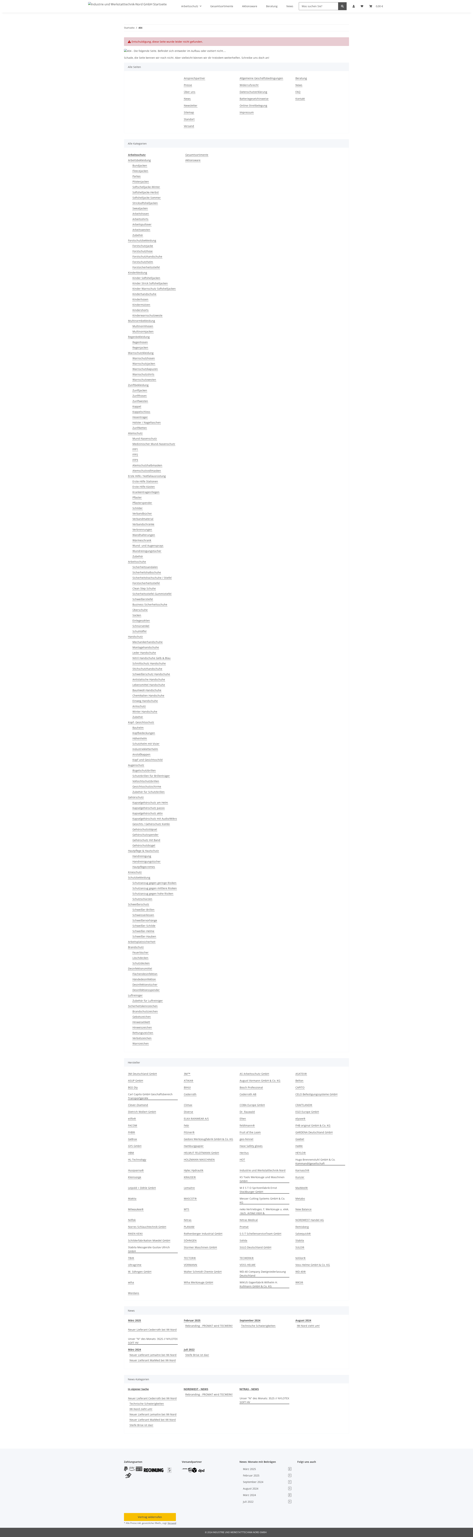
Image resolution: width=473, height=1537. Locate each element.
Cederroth (190, 1094)
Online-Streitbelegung (253, 105)
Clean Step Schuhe (144, 588)
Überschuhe (140, 610)
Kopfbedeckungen (143, 733)
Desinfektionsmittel (140, 968)
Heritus (244, 1153)
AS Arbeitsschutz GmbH (254, 1073)
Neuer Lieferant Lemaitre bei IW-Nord (153, 1355)
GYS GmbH (134, 1146)
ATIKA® (188, 1080)
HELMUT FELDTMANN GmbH (201, 1153)
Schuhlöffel (139, 631)
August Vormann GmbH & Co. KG (260, 1080)
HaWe (299, 1146)
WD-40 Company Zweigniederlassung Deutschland (263, 1273)
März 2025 (134, 1320)
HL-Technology (137, 1159)
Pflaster (137, 497)
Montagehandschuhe (145, 647)
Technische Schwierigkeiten (258, 1325)
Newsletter (190, 105)
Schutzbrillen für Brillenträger (151, 776)
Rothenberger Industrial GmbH (203, 1233)
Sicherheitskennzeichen (143, 1006)
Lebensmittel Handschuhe (148, 685)
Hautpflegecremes (143, 867)
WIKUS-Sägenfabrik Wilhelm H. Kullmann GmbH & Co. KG (259, 1284)
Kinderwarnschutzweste (147, 315)
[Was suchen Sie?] (342, 6)
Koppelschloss (141, 412)
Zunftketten (139, 428)
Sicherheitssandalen (145, 567)
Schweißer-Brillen (143, 909)
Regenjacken (140, 347)
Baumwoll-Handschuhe (146, 690)
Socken (136, 615)
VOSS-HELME (248, 1265)
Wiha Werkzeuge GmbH (198, 1282)
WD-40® (300, 1271)
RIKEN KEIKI (135, 1233)
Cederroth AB (248, 1094)
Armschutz (139, 706)
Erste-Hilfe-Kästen (143, 486)
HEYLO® (300, 1153)
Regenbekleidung (139, 337)
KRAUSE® (190, 1177)
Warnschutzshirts (143, 374)
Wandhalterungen (143, 535)
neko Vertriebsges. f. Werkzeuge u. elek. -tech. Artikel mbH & (264, 1211)
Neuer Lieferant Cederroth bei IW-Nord (152, 1329)
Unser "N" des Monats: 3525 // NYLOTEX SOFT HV (153, 1340)
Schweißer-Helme (143, 931)
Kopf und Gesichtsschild (147, 759)
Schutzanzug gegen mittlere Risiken (154, 888)
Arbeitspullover (142, 224)
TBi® (131, 1258)
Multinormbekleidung (141, 321)
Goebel (299, 1139)
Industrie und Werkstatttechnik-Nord (262, 1170)
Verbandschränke (143, 524)
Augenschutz (136, 765)
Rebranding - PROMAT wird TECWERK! (209, 1325)
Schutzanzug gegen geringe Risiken (154, 883)
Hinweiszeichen (142, 1027)
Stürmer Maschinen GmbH (200, 1247)
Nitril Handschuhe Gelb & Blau (151, 658)
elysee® (300, 1118)
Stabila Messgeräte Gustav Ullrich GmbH (149, 1249)
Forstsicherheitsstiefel (146, 267)
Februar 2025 (192, 1320)
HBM (131, 1153)
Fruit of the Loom (250, 1132)
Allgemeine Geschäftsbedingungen (261, 78)
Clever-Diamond (138, 1105)
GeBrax (132, 1139)
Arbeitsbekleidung (139, 160)
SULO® (299, 1247)
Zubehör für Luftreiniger (147, 1000)
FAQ (297, 92)
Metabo (300, 1198)
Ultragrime (134, 1265)
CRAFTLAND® (303, 1105)
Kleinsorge (134, 1177)
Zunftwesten (140, 401)
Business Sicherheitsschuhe (149, 604)
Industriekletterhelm (145, 749)
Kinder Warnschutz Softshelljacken (154, 288)
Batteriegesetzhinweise (254, 98)
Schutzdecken (141, 963)
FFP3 (135, 460)
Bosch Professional (251, 1087)
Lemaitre (189, 1188)
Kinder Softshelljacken (146, 278)
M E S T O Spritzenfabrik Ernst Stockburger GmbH (258, 1189)
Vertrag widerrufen (150, 1517)
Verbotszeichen (142, 1038)
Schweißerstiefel (142, 599)
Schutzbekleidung (139, 877)
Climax (188, 1105)
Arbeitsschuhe (137, 561)
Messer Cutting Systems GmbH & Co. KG (262, 1200)
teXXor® (300, 1258)
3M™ (187, 1073)
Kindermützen (141, 304)
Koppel (136, 406)
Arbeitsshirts (140, 219)
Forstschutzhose (142, 251)
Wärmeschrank (141, 540)
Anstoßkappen (141, 754)
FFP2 (135, 454)
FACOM (132, 1125)
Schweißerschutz (138, 904)
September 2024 (250, 1320)
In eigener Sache (138, 1389)
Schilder (137, 508)
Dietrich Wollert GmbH (142, 1112)
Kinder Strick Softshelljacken (150, 283)
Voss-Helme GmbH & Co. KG (312, 1265)
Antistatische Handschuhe (148, 679)
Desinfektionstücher (144, 984)
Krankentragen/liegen (145, 492)
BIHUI (187, 1087)
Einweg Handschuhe (145, 701)
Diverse (188, 1112)
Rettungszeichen (142, 1033)
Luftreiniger (135, 995)
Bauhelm (138, 727)
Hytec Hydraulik (193, 1170)
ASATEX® (301, 1073)
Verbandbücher (142, 513)
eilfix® (132, 1118)
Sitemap (189, 112)
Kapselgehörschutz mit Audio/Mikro (154, 818)
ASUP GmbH (135, 1080)
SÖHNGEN (190, 1240)
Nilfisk (132, 1220)
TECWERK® (247, 1258)
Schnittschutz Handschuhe (149, 663)
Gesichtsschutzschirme (146, 786)
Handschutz (135, 636)
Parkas (136, 176)
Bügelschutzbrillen (144, 770)
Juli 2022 (189, 1349)
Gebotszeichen (141, 1016)
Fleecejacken (140, 171)
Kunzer (299, 1177)
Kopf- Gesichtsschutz (141, 722)
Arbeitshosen (140, 213)
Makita (132, 1198)
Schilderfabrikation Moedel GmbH (149, 1240)
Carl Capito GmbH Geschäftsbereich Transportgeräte (150, 1096)
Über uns (189, 92)
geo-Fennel (246, 1139)
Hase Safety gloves (251, 1146)
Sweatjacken (140, 208)
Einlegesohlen (141, 620)
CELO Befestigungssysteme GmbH (316, 1094)
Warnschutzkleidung (141, 353)
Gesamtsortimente (196, 155)
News (187, 98)
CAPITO (299, 1087)
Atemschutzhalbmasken (147, 465)
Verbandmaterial (142, 519)
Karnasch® (302, 1170)
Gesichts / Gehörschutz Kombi (151, 824)
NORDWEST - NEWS (196, 1389)
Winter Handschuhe (144, 711)
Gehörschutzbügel (143, 845)
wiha (131, 1282)
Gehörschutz (136, 797)
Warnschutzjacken (143, 363)
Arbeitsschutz (137, 155)
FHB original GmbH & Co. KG (312, 1125)
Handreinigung (141, 856)
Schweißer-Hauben (144, 936)
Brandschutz (136, 947)
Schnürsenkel (140, 626)
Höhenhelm (139, 738)
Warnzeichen (140, 1043)
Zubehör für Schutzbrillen (148, 792)
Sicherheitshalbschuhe (146, 572)
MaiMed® (301, 1188)
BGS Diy (133, 1087)
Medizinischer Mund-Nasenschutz (153, 444)
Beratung (301, 78)
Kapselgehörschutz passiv (148, 808)
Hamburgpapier (194, 1146)
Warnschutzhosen (143, 358)
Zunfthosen (139, 395)
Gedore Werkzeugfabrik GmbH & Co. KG (208, 1139)
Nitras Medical (249, 1220)
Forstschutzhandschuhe (147, 256)
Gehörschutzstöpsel (144, 829)
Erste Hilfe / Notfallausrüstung (147, 476)
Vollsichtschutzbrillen (145, 781)
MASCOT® (190, 1198)
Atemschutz (135, 433)
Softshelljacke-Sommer (146, 197)
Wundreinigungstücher (146, 551)
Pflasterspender (142, 503)
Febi (186, 1125)
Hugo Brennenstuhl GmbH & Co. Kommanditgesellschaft (315, 1161)
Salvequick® (303, 1233)
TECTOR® (190, 1258)
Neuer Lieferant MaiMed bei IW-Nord (153, 1360)
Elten (243, 1118)
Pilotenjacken (140, 181)
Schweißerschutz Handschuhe (151, 674)
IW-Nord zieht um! (308, 1325)
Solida (243, 1240)
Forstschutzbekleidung (142, 240)
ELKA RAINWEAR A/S (196, 1118)
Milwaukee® (136, 1209)
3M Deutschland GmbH (142, 1073)
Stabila (299, 1240)
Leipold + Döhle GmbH (142, 1188)
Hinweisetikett (141, 1022)
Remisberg (302, 1227)
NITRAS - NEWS (249, 1389)
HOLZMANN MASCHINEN (199, 1159)
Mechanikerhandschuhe (147, 642)
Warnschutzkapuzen (145, 369)
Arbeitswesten (141, 229)
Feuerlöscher (140, 952)
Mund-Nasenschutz (144, 438)
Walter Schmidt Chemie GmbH (203, 1271)
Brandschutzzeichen (145, 1011)
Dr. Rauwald (247, 1112)
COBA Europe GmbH (252, 1105)
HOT (242, 1159)
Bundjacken (139, 165)
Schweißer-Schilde (143, 925)
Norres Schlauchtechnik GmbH (147, 1227)
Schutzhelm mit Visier (145, 743)
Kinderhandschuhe (144, 294)
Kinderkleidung (137, 272)
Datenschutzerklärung (253, 92)
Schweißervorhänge (144, 920)
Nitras (187, 1220)
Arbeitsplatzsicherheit (141, 942)
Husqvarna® (136, 1170)
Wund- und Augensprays (147, 545)
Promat (244, 1227)
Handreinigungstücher (146, 861)
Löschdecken (140, 958)
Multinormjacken (143, 331)
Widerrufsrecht (249, 85)
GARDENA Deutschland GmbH (314, 1132)
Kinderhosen (140, 299)
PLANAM (189, 1227)
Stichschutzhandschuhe (147, 668)
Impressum (247, 112)
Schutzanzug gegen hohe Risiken (152, 893)
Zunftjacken (139, 390)
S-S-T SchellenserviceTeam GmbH (260, 1233)
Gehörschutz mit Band (146, 840)
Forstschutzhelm (142, 262)
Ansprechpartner (194, 78)
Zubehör (137, 235)
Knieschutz (135, 872)
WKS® (299, 1282)
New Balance (303, 1209)
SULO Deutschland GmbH (255, 1247)
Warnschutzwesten (144, 379)
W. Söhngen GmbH (139, 1271)
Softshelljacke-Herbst (145, 192)
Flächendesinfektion (144, 974)
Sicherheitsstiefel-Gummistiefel (151, 594)
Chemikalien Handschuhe (148, 695)
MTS (186, 1209)
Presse (188, 85)
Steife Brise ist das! (197, 1355)
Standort (189, 119)
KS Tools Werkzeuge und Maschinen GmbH (262, 1179)
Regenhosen (140, 342)
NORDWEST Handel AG (309, 1220)
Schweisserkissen (143, 915)
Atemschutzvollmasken (146, 470)
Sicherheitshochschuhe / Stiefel (152, 577)
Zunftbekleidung (138, 385)
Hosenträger (140, 417)
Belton (299, 1080)
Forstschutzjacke (142, 246)
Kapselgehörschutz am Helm (150, 802)
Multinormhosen (142, 326)
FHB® (131, 1132)
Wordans (133, 1293)
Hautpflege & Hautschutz (143, 850)
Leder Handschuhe (144, 652)
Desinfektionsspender (146, 990)
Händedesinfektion (144, 979)
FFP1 (135, 449)
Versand (189, 126)
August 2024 (303, 1320)
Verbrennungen (142, 529)
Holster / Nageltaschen (146, 422)
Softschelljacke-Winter (146, 187)
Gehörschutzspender (145, 834)
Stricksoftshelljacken (145, 203)
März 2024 (134, 1349)
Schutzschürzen (142, 899)
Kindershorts (140, 310)
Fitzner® (189, 1132)
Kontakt (300, 98)
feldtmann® (247, 1125)
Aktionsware (192, 160)
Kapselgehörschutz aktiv (147, 813)
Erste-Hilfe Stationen (145, 481)
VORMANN (190, 1265)
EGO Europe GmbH (307, 1112)
